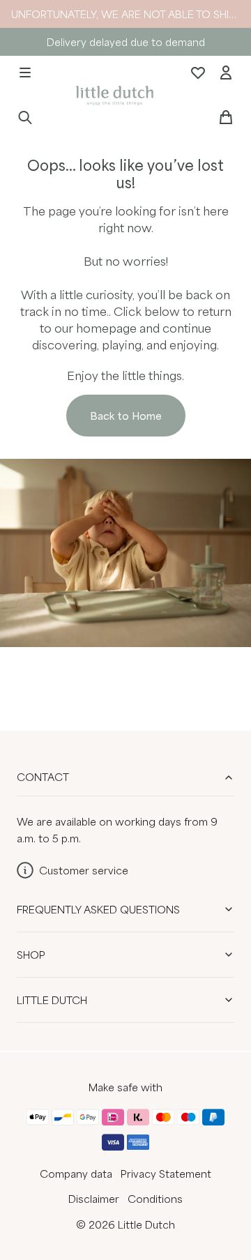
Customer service (83, 870)
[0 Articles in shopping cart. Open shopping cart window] (226, 117)
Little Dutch (52, 1000)
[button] (25, 72)
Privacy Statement (166, 1173)
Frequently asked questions (98, 909)
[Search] (25, 117)
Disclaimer (93, 1198)
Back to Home (126, 415)
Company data (76, 1173)
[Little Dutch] (113, 94)
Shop (31, 954)
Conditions (155, 1198)
